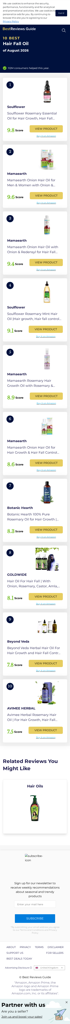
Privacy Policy (11, 21)
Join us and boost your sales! (21, 1016)
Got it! (61, 13)
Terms (39, 947)
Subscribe (35, 918)
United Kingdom (49, 967)
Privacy (25, 947)
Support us (14, 952)
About (11, 947)
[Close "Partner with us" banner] (66, 1002)
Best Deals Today (19, 958)
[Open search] (64, 30)
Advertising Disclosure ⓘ (18, 967)
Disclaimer (56, 947)
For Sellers (55, 952)
